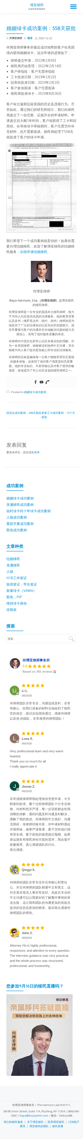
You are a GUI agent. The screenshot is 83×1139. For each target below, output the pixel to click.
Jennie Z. (28, 786)
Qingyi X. (28, 870)
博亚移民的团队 (39, 1126)
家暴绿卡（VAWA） (21, 590)
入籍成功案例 (16, 517)
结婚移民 (13, 558)
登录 (37, 452)
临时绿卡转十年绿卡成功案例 (28, 511)
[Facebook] (35, 382)
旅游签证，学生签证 (21, 584)
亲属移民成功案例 (20, 504)
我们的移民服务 (13, 1122)
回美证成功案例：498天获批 (23, 413)
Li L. (25, 691)
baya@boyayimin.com (34, 1115)
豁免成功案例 (16, 530)
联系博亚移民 (56, 1122)
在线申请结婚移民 (33, 251)
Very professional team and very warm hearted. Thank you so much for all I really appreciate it (36, 758)
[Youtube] (41, 382)
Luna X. (27, 738)
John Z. (27, 933)
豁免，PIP (14, 597)
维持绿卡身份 (16, 603)
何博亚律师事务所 (36, 660)
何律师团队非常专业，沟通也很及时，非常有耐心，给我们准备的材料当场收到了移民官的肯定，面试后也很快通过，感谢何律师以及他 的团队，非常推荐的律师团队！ (40, 710)
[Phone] (47, 382)
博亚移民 (37, 5)
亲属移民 (13, 565)
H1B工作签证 (16, 578)
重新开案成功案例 (20, 523)
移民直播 (57, 1126)
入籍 (9, 571)
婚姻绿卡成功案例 (35, 392)
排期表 (11, 609)
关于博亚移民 (35, 1122)
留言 (30, 38)
